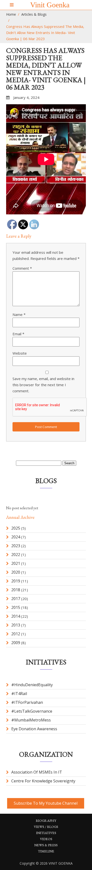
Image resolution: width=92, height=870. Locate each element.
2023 (15, 545)
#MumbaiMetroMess (31, 720)
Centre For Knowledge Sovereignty (43, 781)
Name (19, 314)
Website (20, 353)
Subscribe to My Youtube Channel (46, 803)
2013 (15, 625)
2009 (15, 642)
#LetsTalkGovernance (31, 711)
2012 (15, 634)
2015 (15, 607)
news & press (46, 845)
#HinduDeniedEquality (32, 684)
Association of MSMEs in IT (36, 772)
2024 (15, 537)
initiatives (46, 833)
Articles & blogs (34, 14)
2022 (15, 554)
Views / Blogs (46, 826)
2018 (15, 589)
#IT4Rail (19, 693)
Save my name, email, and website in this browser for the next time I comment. (43, 384)
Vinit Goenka (49, 5)
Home (11, 14)
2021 (15, 563)
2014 (15, 616)
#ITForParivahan (27, 702)
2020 (15, 572)
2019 (15, 581)
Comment (22, 268)
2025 (15, 528)
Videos (46, 839)
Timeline (46, 851)
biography (46, 820)
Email (18, 333)
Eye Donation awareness (34, 728)
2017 (15, 598)
